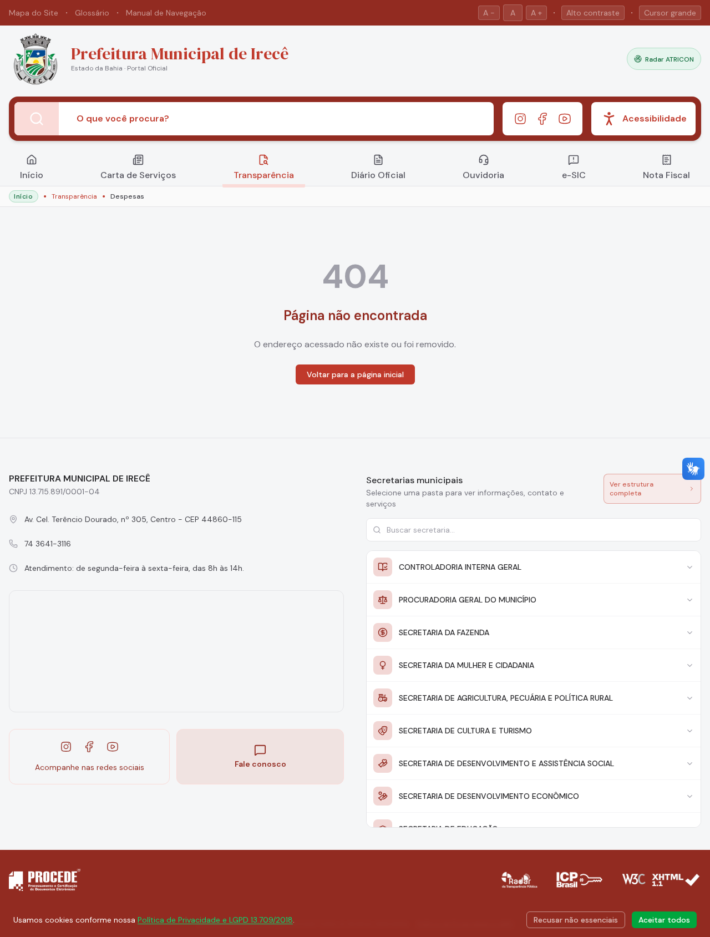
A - (489, 13)
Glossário (92, 13)
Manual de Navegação (166, 13)
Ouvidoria (483, 175)
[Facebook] (542, 118)
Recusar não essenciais (576, 920)
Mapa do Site (33, 13)
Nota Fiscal (666, 175)
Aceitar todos (664, 920)
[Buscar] (36, 118)
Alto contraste (593, 13)
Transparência (264, 175)
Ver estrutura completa (631, 489)
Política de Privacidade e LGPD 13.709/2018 (215, 920)
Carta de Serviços (138, 175)
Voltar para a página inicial (355, 374)
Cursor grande (670, 13)
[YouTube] (564, 118)
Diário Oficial (378, 175)
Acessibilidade (654, 118)
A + (536, 13)
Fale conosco (260, 764)
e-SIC (574, 175)
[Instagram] (520, 118)
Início (31, 175)
